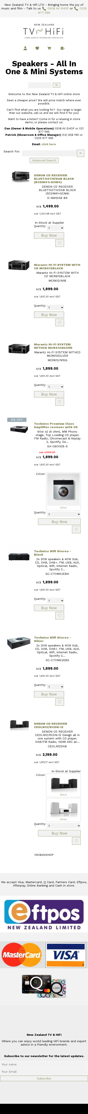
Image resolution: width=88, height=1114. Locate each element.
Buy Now (49, 235)
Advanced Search (44, 160)
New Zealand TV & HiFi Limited (55, 1108)
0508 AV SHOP (58, 8)
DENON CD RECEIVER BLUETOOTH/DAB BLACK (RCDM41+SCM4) (54, 179)
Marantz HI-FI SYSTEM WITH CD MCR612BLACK (57, 266)
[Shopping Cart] (50, 49)
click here (48, 144)
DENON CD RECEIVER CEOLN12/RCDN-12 (50, 725)
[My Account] (25, 48)
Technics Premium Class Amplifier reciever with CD (56, 425)
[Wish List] (37, 48)
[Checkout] (62, 48)
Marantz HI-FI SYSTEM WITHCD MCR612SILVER (53, 346)
